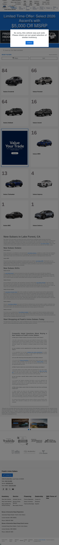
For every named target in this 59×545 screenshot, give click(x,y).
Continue (29, 42)
